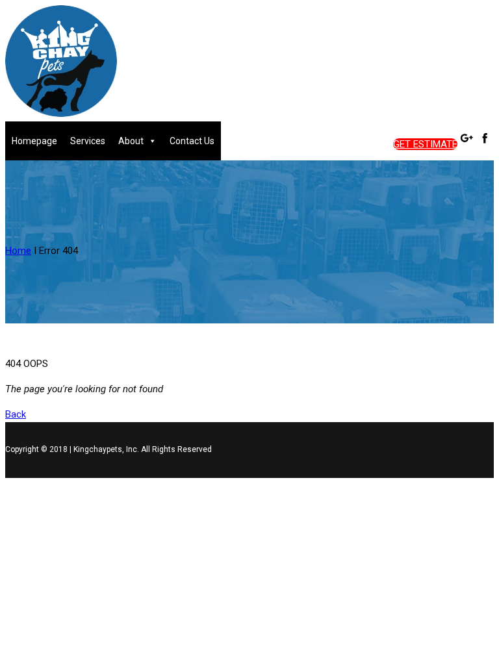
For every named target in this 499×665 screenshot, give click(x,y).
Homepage (34, 141)
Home (18, 251)
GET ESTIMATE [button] (425, 144)
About (131, 141)
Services (87, 141)
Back (15, 414)
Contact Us (192, 141)
